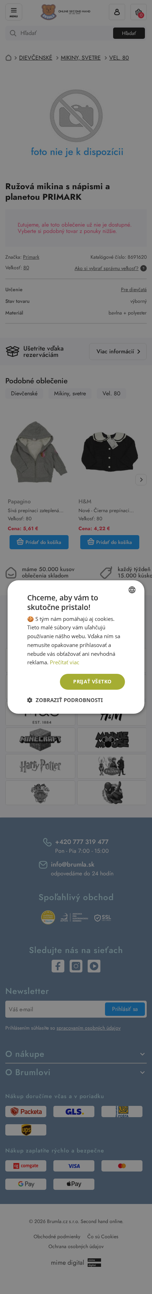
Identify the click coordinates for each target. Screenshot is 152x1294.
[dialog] (76, 647)
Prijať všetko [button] (92, 681)
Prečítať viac (64, 662)
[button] (65, 700)
